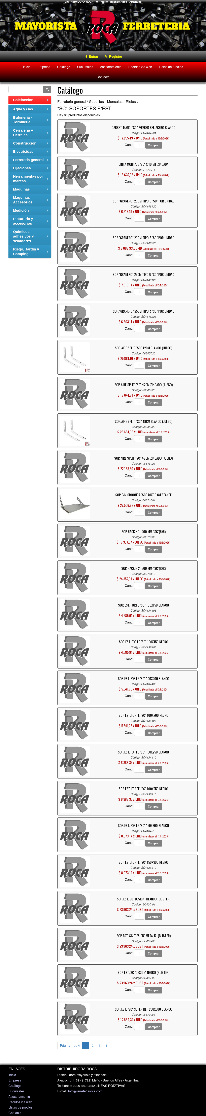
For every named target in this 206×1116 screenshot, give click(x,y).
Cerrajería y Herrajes (31, 133)
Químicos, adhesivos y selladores (31, 236)
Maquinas (31, 190)
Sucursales (85, 66)
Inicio (27, 66)
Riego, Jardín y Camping (31, 252)
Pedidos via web (140, 66)
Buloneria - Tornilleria (31, 120)
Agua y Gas (31, 110)
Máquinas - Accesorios (31, 200)
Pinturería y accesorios (31, 221)
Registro (114, 56)
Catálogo (63, 66)
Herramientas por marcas (31, 179)
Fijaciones (31, 169)
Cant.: (129, 145)
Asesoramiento (111, 66)
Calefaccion (31, 101)
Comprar (154, 145)
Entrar (92, 56)
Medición (31, 212)
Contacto (103, 76)
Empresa (43, 66)
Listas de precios (171, 66)
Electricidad (31, 153)
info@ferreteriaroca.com (85, 1091)
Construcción (31, 144)
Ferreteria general (31, 161)
